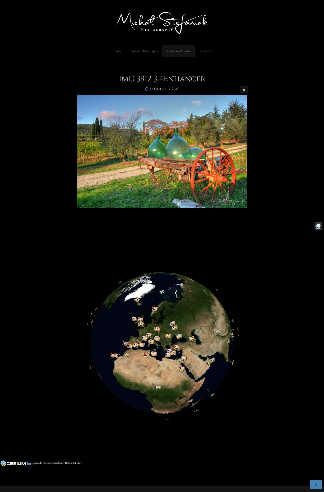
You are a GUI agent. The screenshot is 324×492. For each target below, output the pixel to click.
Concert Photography (144, 51)
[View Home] (318, 226)
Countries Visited (178, 51)
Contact (205, 51)
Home (117, 51)
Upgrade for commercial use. (48, 463)
